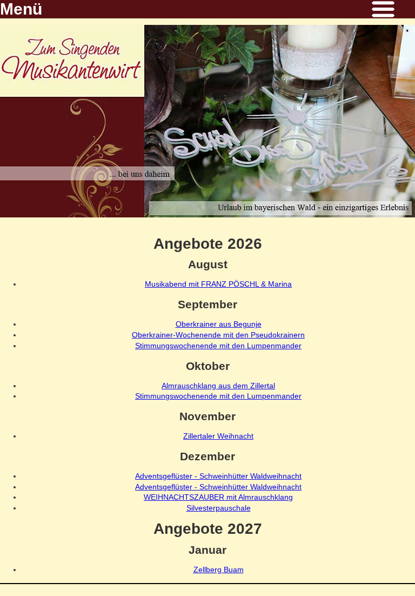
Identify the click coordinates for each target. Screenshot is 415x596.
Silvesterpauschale (218, 508)
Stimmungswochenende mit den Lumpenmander (218, 345)
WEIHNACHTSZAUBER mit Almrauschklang (218, 497)
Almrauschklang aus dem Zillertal (218, 385)
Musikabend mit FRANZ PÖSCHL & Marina (218, 284)
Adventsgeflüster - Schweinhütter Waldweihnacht (218, 476)
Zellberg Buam (218, 569)
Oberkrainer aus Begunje (219, 324)
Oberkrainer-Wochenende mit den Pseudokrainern (218, 334)
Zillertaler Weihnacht (218, 436)
